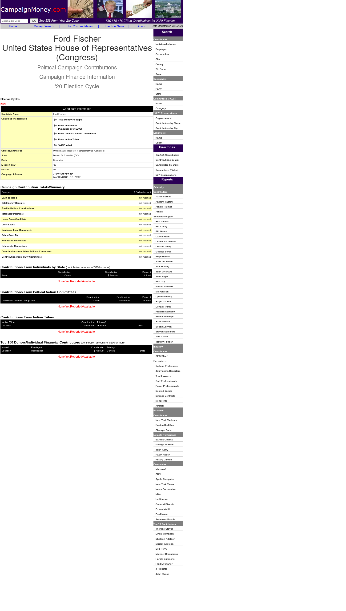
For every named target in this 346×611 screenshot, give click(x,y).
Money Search (43, 26)
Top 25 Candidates (80, 26)
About (141, 26)
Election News (114, 26)
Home (13, 26)
